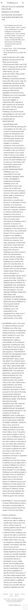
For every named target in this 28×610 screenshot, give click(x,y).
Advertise (17, 594)
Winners (16, 595)
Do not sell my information (18, 599)
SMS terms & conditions (16, 600)
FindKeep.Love (17, 605)
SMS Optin (8, 600)
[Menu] (1, 2)
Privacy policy (7, 599)
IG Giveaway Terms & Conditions (14, 601)
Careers (11, 595)
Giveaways (5, 594)
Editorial (23, 594)
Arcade (11, 594)
